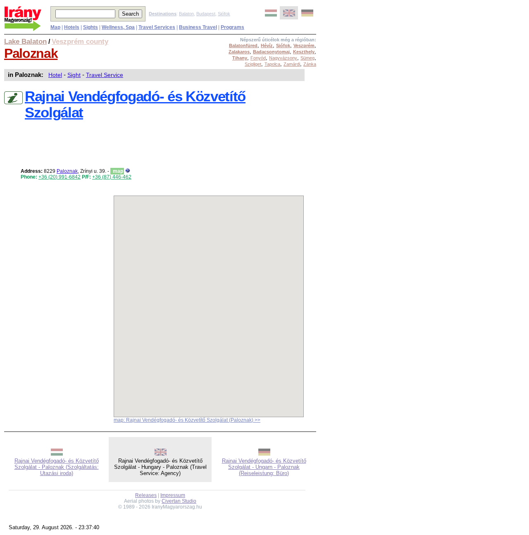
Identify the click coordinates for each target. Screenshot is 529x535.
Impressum (172, 495)
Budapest (205, 13)
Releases (146, 495)
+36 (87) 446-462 (111, 177)
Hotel (55, 75)
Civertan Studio (179, 501)
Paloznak (30, 53)
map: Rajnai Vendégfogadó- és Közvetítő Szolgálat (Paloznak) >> (187, 420)
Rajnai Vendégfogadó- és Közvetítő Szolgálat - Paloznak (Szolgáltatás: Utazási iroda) (56, 467)
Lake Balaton (25, 41)
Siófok (224, 13)
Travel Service (104, 75)
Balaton (186, 13)
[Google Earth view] (127, 171)
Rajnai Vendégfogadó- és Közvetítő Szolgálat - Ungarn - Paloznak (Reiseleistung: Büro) (264, 467)
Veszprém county (80, 41)
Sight (74, 75)
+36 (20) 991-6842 (59, 177)
